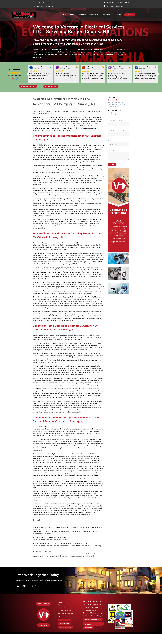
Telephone (111, 130)
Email (121, 120)
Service (110, 140)
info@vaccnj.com (113, 113)
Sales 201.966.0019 (45, 2)
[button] (158, 74)
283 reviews (17, 75)
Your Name (112, 120)
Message (111, 150)
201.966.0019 (112, 100)
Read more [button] (59, 81)
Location (121, 130)
